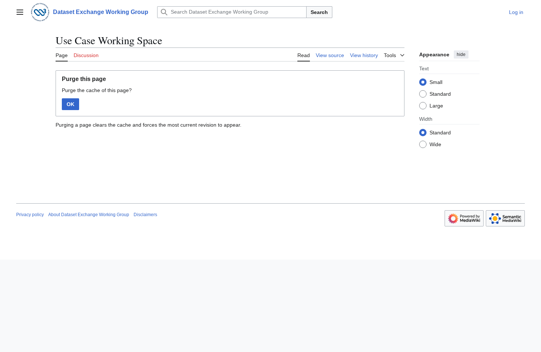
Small (435, 82)
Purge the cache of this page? (97, 90)
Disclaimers (145, 214)
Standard (440, 94)
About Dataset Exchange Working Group (88, 214)
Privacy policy (30, 214)
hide (461, 54)
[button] (20, 12)
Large (436, 106)
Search (319, 12)
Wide (435, 144)
